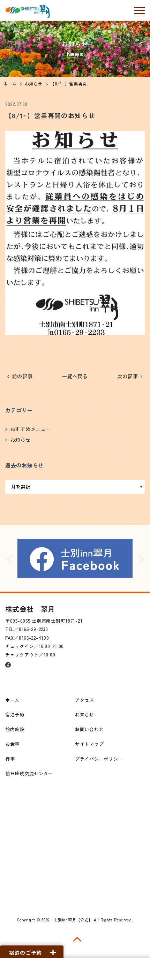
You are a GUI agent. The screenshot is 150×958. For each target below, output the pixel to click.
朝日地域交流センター (29, 773)
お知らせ (20, 439)
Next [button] (141, 558)
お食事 (12, 743)
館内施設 (14, 729)
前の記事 (22, 376)
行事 (10, 758)
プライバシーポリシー (99, 758)
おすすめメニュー (30, 428)
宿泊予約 (14, 714)
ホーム (12, 700)
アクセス (84, 700)
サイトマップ (89, 743)
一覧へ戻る (75, 376)
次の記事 (127, 376)
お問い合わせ (89, 729)
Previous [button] (8, 558)
